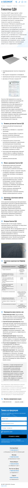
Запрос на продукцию (22, 1)
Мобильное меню (25, 1)
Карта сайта (4, 485)
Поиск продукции (16, 1)
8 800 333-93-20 (7, 402)
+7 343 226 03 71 (14, 450)
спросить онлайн (19, 402)
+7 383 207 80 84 (14, 463)
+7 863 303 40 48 (14, 470)
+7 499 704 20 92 (14, 457)
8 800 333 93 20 (19, 1)
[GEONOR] (7, 2)
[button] (24, 250)
